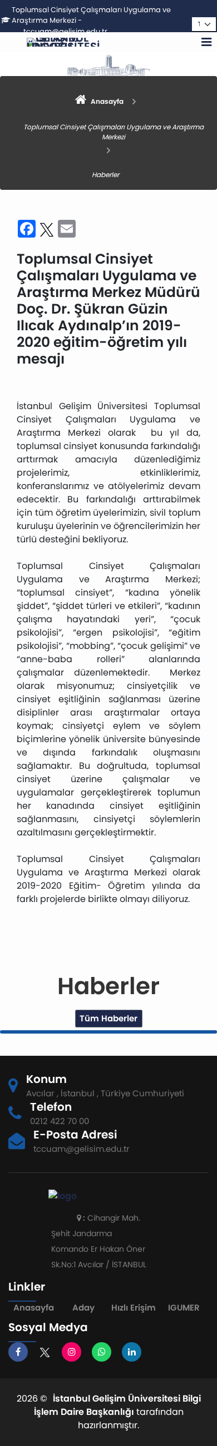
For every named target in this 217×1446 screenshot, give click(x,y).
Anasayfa (33, 1307)
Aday (83, 1307)
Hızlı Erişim (133, 1307)
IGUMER (184, 1307)
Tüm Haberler (108, 1018)
